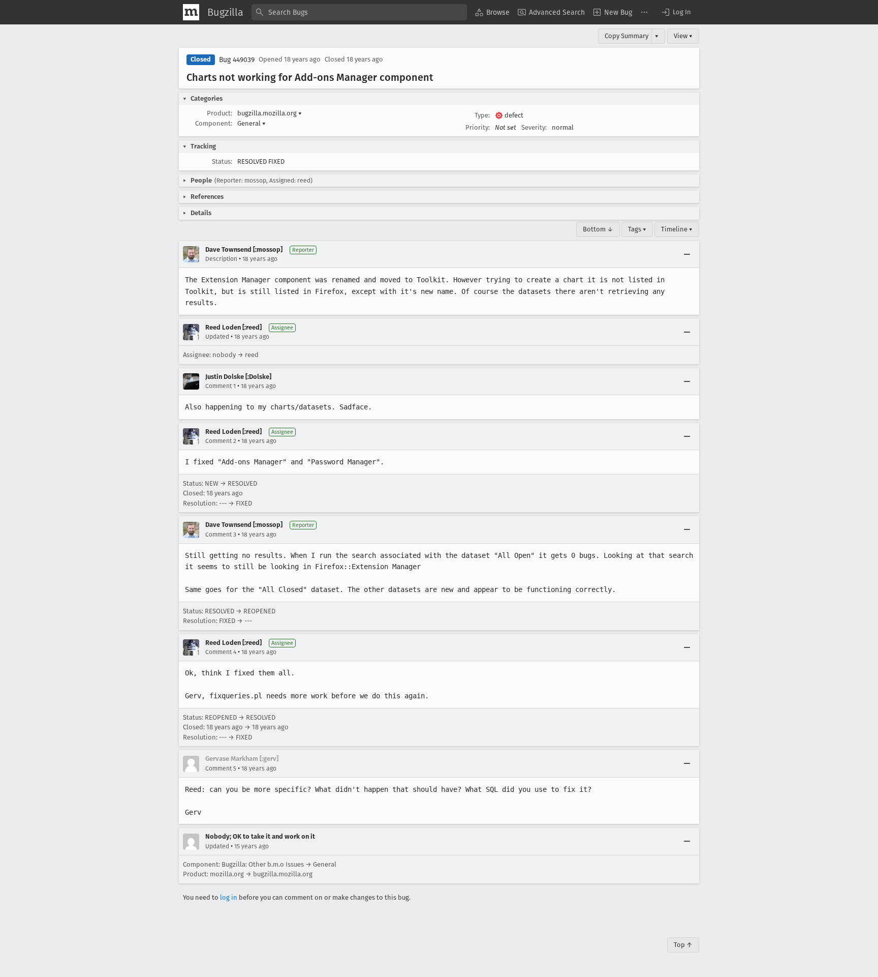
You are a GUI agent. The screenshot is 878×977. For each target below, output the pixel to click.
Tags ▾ (637, 229)
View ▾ (683, 36)
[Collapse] (687, 254)
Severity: (534, 127)
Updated (217, 336)
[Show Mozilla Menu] (191, 12)
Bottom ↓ (598, 229)
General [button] (251, 123)
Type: (482, 115)
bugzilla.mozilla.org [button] (269, 113)
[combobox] (359, 12)
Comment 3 (220, 534)
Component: (213, 123)
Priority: (477, 127)
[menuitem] (492, 12)
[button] (675, 12)
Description (221, 258)
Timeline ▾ (677, 229)
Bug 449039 (237, 59)
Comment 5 (220, 768)
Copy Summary (626, 36)
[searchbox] (359, 12)
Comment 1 (220, 386)
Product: (219, 113)
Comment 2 (220, 441)
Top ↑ (683, 945)
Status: (222, 161)
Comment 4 (220, 652)
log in (228, 897)
